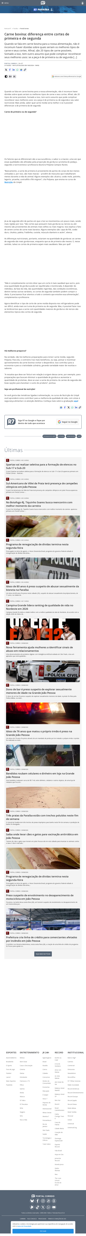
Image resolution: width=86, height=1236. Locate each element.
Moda (22, 1093)
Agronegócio (47, 1058)
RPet (21, 1108)
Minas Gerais (47, 1113)
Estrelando (23, 1077)
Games (22, 1089)
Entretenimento (29, 1052)
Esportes (11, 1052)
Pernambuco (47, 1120)
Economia (46, 1087)
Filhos (22, 1085)
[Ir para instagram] (43, 1201)
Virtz (21, 1116)
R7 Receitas (24, 1104)
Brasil (44, 1062)
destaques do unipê (49, 436)
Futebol (8, 1073)
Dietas (22, 1073)
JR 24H (46, 1052)
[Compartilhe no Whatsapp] (17, 70)
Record (59, 1052)
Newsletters (72, 1073)
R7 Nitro (22, 1100)
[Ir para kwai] (48, 1201)
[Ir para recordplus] (32, 1207)
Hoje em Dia (59, 1154)
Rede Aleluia (72, 1108)
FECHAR (43, 1231)
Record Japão (72, 1100)
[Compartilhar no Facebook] (10, 70)
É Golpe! (45, 1095)
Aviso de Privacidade (24, 1226)
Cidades (45, 1073)
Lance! (8, 1077)
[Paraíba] (43, 9)
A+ (10, 76)
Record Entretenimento (75, 1093)
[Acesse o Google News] (21, 70)
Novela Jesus (59, 1164)
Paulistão (9, 1085)
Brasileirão (9, 1062)
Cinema (22, 1069)
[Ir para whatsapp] (48, 1207)
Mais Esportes (11, 1081)
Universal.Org (72, 1128)
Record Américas (73, 1089)
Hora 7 (45, 1099)
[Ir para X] (43, 1207)
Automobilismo (11, 1058)
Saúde (45, 1134)
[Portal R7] (43, 3)
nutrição (61, 436)
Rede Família (72, 1112)
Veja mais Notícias (43, 954)
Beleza (22, 1058)
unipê (79, 436)
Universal (71, 1124)
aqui (76, 401)
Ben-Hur (57, 1100)
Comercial (71, 1065)
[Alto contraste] (6, 76)
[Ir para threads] (54, 1201)
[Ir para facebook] (37, 1201)
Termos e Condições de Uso (57, 1219)
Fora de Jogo (10, 1069)
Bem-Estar (23, 1062)
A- (14, 76)
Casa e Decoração (26, 1065)
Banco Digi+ (72, 1058)
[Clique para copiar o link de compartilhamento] (25, 70)
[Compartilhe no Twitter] (6, 70)
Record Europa (73, 1097)
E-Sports (9, 1065)
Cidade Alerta (59, 1128)
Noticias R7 (7, 28)
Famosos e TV (25, 1081)
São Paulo (46, 1130)
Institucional (76, 1052)
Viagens (22, 1112)
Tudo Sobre (47, 1144)
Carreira (70, 1062)
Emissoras (71, 1069)
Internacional (47, 1109)
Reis (56, 1174)
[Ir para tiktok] (37, 1207)
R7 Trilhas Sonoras (74, 1081)
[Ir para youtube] (54, 1207)
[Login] (82, 3)
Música (22, 1097)
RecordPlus (71, 1077)
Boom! (57, 1104)
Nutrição (8, 182)
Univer (70, 1120)
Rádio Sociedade (73, 1085)
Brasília (45, 1065)
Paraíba (15, 28)
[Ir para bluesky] (32, 1201)
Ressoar (70, 1116)
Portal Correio (24, 28)
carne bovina (71, 436)
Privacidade (42, 1219)
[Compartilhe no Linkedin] (13, 70)
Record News (72, 1104)
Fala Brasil (58, 1151)
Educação (46, 1091)
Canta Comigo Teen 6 (59, 1116)
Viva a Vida (23, 1120)
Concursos (46, 1077)
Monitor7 (46, 1116)
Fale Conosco (32, 1219)
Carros (45, 1069)
